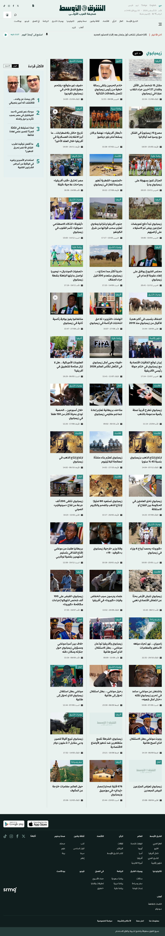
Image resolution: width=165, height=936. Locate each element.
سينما (82, 854)
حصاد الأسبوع (98, 879)
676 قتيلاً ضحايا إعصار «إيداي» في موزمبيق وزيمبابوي (109, 790)
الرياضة (46, 21)
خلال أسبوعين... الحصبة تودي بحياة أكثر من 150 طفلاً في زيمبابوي (67, 414)
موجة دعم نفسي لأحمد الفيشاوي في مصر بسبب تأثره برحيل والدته (21, 115)
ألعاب (81, 28)
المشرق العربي (153, 858)
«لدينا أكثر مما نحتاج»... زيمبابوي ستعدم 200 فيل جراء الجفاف (107, 275)
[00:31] (66, 303)
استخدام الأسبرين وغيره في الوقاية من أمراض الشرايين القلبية (22, 164)
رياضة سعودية (117, 879)
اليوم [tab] (15, 66)
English (153, 6)
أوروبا (140, 849)
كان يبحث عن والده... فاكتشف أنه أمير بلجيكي (21, 101)
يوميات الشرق (76, 61)
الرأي (114, 21)
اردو (137, 6)
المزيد (74, 28)
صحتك (62, 844)
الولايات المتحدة (136, 844)
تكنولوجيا (70, 21)
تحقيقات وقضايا (97, 884)
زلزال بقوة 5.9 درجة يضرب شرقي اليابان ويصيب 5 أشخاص (118, 34)
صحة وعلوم (82, 21)
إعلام (82, 858)
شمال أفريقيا (154, 854)
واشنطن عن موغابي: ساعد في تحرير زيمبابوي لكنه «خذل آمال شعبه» (147, 695)
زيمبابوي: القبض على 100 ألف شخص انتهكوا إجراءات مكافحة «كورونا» (67, 600)
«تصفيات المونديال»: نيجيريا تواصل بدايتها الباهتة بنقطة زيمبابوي (67, 275)
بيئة (63, 854)
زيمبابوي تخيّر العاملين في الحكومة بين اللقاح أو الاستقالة (147, 505)
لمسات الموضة (137, 889)
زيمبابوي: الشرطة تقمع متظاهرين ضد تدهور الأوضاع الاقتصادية (106, 743)
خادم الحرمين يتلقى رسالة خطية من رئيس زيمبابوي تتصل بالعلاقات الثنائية (107, 89)
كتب (82, 844)
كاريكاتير (120, 849)
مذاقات (139, 879)
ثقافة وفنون (94, 21)
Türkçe (144, 6)
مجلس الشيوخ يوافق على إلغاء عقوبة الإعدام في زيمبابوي (147, 275)
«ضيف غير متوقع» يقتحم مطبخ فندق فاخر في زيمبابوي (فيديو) (68, 89)
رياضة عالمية (156, 156)
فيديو (27, 21)
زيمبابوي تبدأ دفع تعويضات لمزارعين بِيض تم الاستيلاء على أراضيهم (146, 228)
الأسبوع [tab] (7, 66)
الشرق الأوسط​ (132, 21)
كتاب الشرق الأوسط (115, 854)
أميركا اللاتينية (136, 863)
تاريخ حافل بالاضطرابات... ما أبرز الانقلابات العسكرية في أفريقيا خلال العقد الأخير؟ (67, 137)
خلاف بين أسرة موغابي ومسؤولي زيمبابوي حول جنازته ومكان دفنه (69, 648)
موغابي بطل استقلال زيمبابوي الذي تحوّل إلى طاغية (70, 695)
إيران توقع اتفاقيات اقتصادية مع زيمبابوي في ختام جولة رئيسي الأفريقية (146, 366)
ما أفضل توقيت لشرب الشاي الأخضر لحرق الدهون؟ (22, 147)
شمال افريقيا (77, 156)
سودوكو (158, 909)
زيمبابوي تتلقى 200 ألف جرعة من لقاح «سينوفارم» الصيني (68, 505)
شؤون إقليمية (155, 338)
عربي (160, 6)
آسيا (80, 295)
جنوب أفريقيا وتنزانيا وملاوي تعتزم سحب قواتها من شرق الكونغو (106, 228)
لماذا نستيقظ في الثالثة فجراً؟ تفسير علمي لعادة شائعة (22, 131)
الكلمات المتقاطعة (155, 904)
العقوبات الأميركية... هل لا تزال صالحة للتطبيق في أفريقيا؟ (68, 366)
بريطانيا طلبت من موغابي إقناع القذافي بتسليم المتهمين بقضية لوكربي (68, 553)
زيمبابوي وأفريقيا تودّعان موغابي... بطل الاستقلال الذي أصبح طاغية (108, 648)
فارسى (130, 6)
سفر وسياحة (155, 620)
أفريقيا (158, 61)
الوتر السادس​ (78, 849)
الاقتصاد (106, 21)
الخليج (118, 61)
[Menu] (160, 24)
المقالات (120, 844)
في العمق (35, 21)
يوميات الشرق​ (57, 21)
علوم (63, 849)
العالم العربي (157, 844)
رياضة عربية (116, 109)
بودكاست (17, 21)
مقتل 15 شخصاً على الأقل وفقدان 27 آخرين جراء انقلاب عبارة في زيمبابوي (146, 89)
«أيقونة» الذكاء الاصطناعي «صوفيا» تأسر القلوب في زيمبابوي (68, 228)
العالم (121, 21)
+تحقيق (100, 889)
